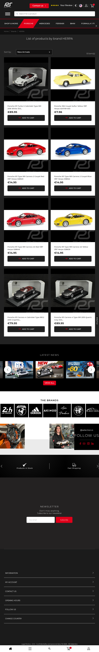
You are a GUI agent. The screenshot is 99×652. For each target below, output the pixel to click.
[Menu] (30, 648)
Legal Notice (26, 644)
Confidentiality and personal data (48, 644)
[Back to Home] (10, 648)
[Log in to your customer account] (86, 5)
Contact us (37, 6)
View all (49, 383)
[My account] (88, 648)
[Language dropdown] (80, 5)
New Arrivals (34, 52)
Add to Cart (28, 118)
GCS (33, 644)
